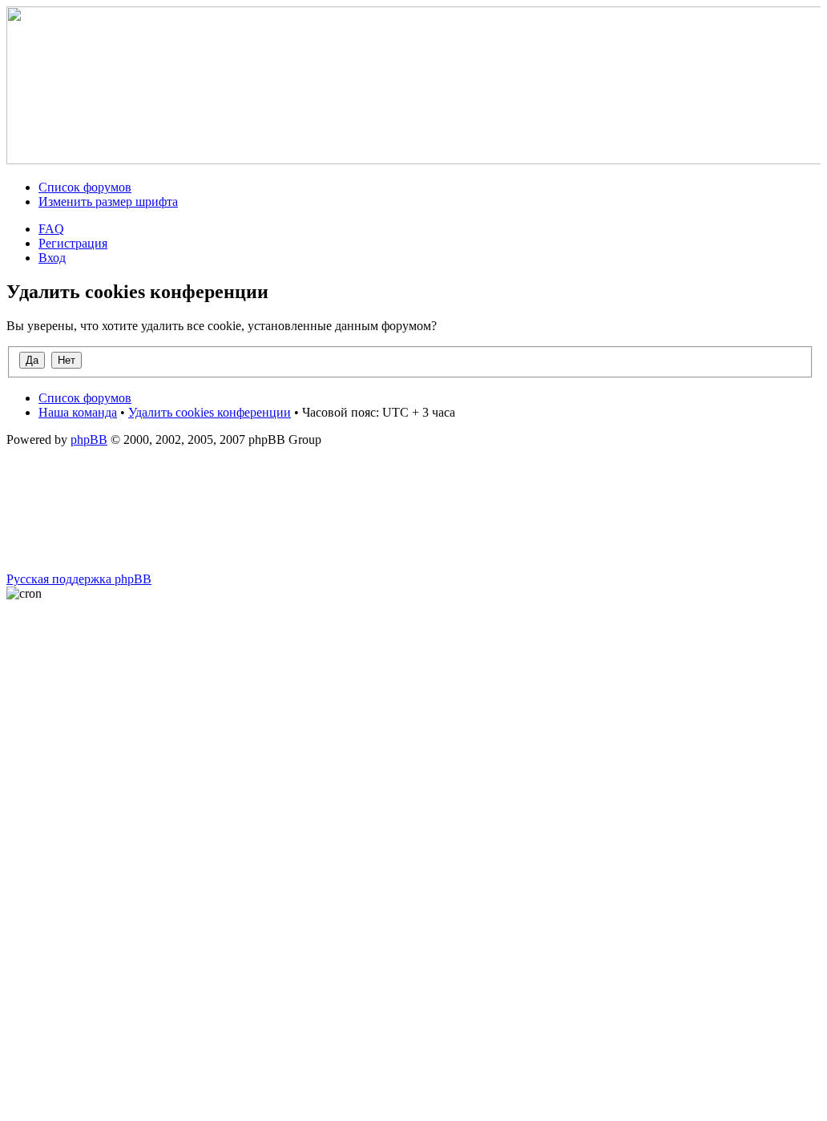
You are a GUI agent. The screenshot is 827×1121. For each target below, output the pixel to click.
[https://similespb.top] (416, 160)
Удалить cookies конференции (209, 412)
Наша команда (77, 412)
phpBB (89, 439)
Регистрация (72, 243)
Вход (52, 257)
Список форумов (84, 187)
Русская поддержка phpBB (78, 579)
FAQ (51, 229)
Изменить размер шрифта (108, 201)
